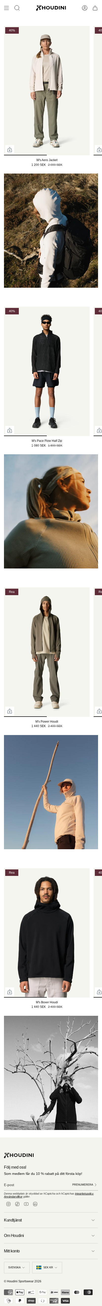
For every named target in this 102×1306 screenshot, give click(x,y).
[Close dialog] (99, 625)
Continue (76, 679)
